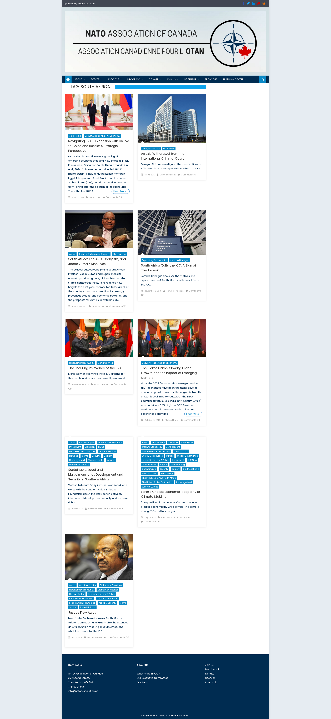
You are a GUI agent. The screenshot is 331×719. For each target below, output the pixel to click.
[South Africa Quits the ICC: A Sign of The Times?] (172, 232)
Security (96, 455)
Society (108, 455)
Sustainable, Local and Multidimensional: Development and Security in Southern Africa (95, 474)
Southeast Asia (191, 468)
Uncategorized (77, 460)
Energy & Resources (152, 455)
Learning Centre (233, 79)
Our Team (143, 682)
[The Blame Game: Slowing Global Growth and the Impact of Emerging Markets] (172, 338)
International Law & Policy (155, 460)
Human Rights (86, 442)
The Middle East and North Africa (159, 477)
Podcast (113, 79)
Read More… (120, 191)
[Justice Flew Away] (99, 557)
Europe (169, 455)
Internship (190, 79)
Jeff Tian (192, 460)
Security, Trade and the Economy (102, 135)
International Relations (110, 442)
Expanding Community (154, 260)
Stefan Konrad (149, 473)
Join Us (171, 79)
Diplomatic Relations (111, 585)
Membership (212, 669)
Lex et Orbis (168, 148)
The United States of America (157, 482)
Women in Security (79, 464)
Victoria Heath (95, 460)
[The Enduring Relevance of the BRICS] (99, 338)
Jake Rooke (75, 135)
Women (111, 460)
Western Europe (150, 486)
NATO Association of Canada (175, 517)
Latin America (149, 464)
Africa (72, 254)
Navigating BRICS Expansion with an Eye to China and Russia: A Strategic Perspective (98, 146)
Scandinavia (149, 468)
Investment (75, 446)
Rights (85, 455)
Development (173, 446)
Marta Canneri (105, 362)
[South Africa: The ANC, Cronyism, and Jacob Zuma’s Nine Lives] (99, 229)
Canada (173, 442)
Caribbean (187, 442)
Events (95, 79)
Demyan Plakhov (151, 148)
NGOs (101, 446)
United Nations (88, 607)
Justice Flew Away (82, 612)
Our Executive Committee (152, 678)
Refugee (73, 455)
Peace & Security (107, 451)
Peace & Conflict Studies (82, 451)
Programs (134, 79)
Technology (167, 473)
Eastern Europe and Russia (156, 451)
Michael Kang (171, 420)
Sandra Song (177, 464)
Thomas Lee (119, 254)
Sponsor (210, 678)
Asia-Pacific (158, 442)
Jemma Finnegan (179, 260)
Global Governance (187, 455)
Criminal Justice (87, 585)
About (78, 79)
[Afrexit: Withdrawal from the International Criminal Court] (172, 118)
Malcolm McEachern (107, 598)
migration (90, 446)
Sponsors (211, 79)
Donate (153, 79)
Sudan (73, 607)
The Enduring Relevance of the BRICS (96, 368)
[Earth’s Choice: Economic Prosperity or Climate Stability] (172, 435)
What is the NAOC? (148, 673)
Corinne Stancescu (152, 446)
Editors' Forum (181, 451)
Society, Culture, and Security (94, 254)
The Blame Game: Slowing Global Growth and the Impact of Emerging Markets (169, 373)
